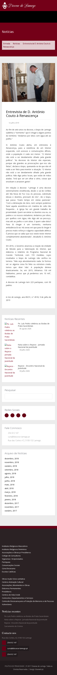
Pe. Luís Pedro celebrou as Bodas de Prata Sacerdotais (33, 324)
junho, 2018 (10, 481)
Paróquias (6, 562)
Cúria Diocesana (8, 568)
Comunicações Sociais (11, 565)
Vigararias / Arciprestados (12, 559)
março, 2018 (10, 492)
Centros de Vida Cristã (11, 595)
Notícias (16, 44)
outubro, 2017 (11, 510)
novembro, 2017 (12, 507)
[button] (5, 82)
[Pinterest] (24, 415)
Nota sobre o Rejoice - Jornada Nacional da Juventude (31, 345)
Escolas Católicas (9, 571)
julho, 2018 (9, 477)
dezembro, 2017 (12, 503)
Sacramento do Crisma (13, 626)
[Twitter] (13, 415)
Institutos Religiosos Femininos (14, 549)
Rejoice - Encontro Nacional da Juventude (31, 367)
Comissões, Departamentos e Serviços (17, 598)
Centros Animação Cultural (12, 582)
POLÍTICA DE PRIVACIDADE (15, 666)
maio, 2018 (9, 484)
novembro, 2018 (12, 462)
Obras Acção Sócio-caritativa (13, 579)
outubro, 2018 (11, 466)
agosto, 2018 (10, 473)
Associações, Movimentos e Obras (16, 585)
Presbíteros (6, 591)
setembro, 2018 (11, 469)
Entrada (6, 44)
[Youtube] (19, 415)
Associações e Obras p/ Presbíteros (16, 552)
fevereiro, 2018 (11, 496)
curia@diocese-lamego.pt (19, 436)
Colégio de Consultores (11, 555)
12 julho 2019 (13, 123)
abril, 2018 (9, 488)
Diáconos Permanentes (11, 588)
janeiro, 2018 (10, 499)
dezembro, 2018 (12, 458)
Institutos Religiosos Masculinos (15, 546)
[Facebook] (7, 415)
